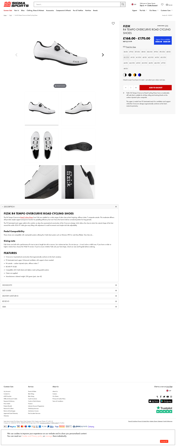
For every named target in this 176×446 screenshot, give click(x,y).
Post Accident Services (34, 413)
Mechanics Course (33, 411)
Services (31, 387)
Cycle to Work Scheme (34, 401)
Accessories (50, 10)
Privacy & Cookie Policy (59, 399)
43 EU (157, 57)
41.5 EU (138, 57)
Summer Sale (8, 10)
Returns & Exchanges (9, 411)
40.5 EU (126, 57)
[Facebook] (161, 396)
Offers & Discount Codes (10, 399)
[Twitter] (164, 396)
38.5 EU (149, 52)
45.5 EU (144, 63)
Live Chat (169, 387)
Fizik (10, 15)
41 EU (132, 57)
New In (16, 10)
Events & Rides (32, 391)
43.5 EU (163, 57)
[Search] (122, 4)
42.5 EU (150, 57)
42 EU (145, 57)
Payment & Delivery (9, 401)
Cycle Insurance (32, 399)
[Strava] (157, 396)
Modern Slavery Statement (156, 421)
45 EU (138, 63)
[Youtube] (167, 396)
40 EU (168, 52)
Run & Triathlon (78, 10)
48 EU (126, 68)
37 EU (131, 52)
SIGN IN (158, 42)
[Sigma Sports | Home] (16, 4)
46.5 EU (157, 63)
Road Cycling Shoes (26, 217)
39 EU (156, 52)
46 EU (151, 63)
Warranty (6, 416)
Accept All (164, 441)
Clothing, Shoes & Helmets (35, 10)
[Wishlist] (162, 4)
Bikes (23, 10)
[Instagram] (171, 396)
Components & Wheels (63, 10)
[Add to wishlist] (113, 23)
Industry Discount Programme (36, 406)
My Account (7, 391)
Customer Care (8, 387)
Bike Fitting (31, 394)
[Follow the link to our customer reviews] (164, 409)
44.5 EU (132, 63)
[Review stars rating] (160, 26)
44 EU (126, 63)
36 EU (126, 52)
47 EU (163, 63)
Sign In (142, 5)
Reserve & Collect (8, 408)
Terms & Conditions (58, 401)
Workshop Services (33, 408)
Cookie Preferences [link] (167, 421)
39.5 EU (162, 52)
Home (5, 15)
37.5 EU (137, 52)
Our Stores (55, 396)
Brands (95, 10)
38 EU (143, 52)
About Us (56, 387)
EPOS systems (55, 423)
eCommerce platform (45, 423)
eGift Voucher (7, 396)
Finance (30, 403)
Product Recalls (8, 406)
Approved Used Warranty (11, 413)
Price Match (7, 403)
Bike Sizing (31, 396)
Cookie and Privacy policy (32, 436)
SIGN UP (166, 42)
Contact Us (7, 394)
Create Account (152, 5)
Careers (55, 394)
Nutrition (88, 10)
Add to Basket (155, 87)
